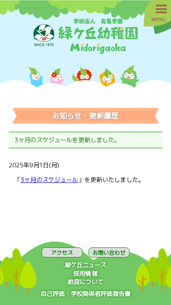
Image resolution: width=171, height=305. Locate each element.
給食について (85, 282)
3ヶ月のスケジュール (49, 180)
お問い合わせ (109, 253)
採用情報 (85, 273)
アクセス (62, 253)
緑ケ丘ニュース (86, 265)
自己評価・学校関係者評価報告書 (85, 293)
